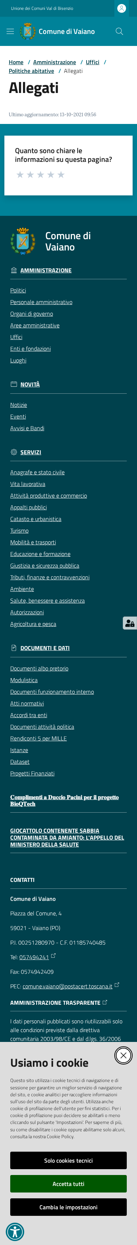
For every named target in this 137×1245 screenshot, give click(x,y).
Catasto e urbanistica (35, 518)
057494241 (34, 957)
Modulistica (24, 680)
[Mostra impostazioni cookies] (130, 623)
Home (16, 62)
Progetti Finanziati (32, 773)
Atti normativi (27, 703)
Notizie (18, 404)
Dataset (20, 761)
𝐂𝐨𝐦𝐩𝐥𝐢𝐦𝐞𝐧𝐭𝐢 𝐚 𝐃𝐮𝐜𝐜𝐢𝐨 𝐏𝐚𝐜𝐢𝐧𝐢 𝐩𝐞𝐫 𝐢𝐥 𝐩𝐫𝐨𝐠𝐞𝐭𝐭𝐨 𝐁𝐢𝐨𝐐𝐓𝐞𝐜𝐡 (64, 800)
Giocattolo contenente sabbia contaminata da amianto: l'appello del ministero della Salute (67, 837)
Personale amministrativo (41, 301)
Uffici (92, 62)
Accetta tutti (68, 1183)
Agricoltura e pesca (33, 623)
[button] (119, 31)
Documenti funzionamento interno (52, 691)
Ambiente (22, 588)
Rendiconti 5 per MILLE (38, 738)
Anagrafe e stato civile (37, 472)
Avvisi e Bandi (27, 428)
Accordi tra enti (28, 715)
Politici (18, 290)
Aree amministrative (35, 325)
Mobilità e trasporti (33, 542)
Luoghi (18, 360)
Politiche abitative (31, 70)
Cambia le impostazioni (68, 1207)
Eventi (18, 416)
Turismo (19, 530)
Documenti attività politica (42, 726)
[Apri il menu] (10, 31)
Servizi (30, 452)
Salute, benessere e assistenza (47, 600)
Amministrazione (54, 62)
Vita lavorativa (27, 483)
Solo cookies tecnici (68, 1160)
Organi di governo (31, 313)
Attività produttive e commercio (48, 495)
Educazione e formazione (40, 553)
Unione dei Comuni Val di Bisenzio (42, 8)
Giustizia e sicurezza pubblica (44, 565)
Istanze (19, 750)
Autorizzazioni (27, 612)
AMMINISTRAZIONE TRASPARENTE (55, 1002)
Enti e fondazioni (30, 348)
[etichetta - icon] (20, 174)
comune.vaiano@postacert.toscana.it (68, 986)
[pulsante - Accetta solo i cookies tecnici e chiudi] (123, 1055)
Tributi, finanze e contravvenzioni (50, 577)
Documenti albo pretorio (39, 668)
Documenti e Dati (45, 648)
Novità (30, 384)
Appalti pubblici (28, 507)
